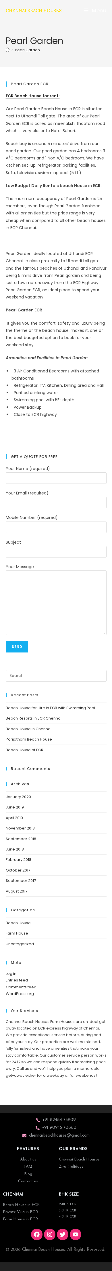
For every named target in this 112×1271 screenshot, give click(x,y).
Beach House (18, 923)
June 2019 (15, 807)
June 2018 (15, 849)
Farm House (17, 933)
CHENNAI (13, 1194)
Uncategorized (20, 944)
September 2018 (21, 839)
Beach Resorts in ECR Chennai (33, 718)
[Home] (7, 50)
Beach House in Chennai (28, 729)
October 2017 (18, 870)
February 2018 (18, 859)
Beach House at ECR (24, 750)
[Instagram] (49, 1234)
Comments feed (21, 987)
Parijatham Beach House (29, 739)
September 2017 (21, 880)
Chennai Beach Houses (33, 10)
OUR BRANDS (73, 1149)
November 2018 (20, 828)
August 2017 (16, 891)
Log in (11, 973)
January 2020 (18, 797)
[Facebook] (37, 1234)
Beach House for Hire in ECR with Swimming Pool (50, 708)
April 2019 (14, 818)
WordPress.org (20, 993)
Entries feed (17, 980)
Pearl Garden (27, 50)
